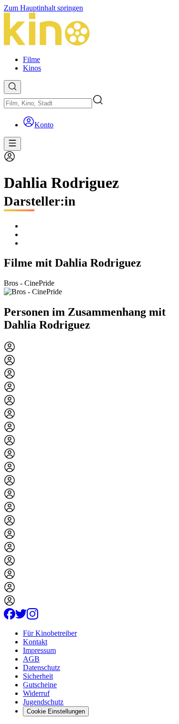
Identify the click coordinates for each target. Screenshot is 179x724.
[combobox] (48, 103)
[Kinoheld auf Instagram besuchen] (32, 617)
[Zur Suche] (12, 87)
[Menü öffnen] (12, 144)
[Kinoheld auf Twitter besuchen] (21, 617)
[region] (89, 287)
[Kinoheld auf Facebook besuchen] (9, 617)
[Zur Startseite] (89, 30)
